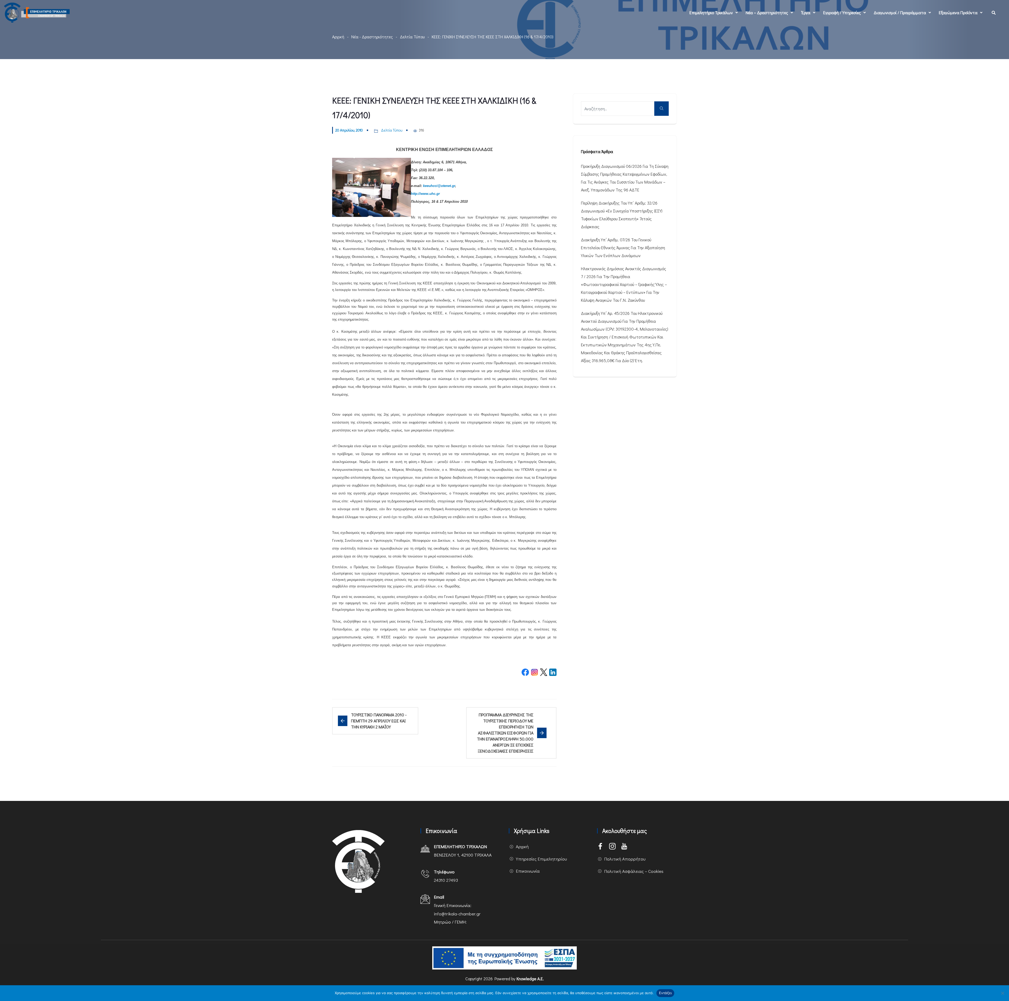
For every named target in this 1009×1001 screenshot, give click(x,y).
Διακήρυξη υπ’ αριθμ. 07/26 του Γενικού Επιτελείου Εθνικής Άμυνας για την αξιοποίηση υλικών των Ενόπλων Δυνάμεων (623, 247)
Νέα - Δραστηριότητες (372, 36)
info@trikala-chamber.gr (457, 914)
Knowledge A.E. (530, 978)
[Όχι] (1002, 993)
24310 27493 (446, 880)
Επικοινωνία (528, 871)
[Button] (661, 108)
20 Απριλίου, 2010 (349, 130)
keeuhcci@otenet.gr (439, 186)
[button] (714, 13)
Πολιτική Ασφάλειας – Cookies (633, 871)
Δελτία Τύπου (412, 36)
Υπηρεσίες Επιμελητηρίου (541, 859)
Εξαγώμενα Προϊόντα (958, 12)
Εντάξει (665, 993)
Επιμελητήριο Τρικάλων (711, 12)
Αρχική (338, 36)
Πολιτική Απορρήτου (625, 859)
